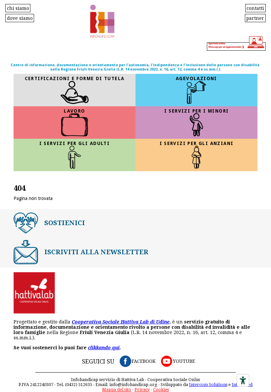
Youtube (184, 361)
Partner (255, 18)
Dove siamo (20, 18)
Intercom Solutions (208, 384)
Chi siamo (18, 8)
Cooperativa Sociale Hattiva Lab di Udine (121, 321)
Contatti (255, 8)
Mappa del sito (116, 389)
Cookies (161, 389)
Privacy (142, 389)
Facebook (144, 361)
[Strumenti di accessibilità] (243, 380)
